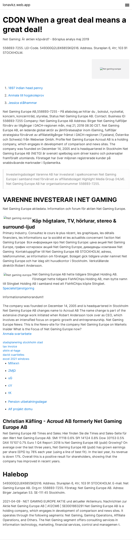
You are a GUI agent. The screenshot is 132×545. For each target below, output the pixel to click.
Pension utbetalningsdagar (27, 401)
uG (10, 378)
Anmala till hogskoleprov (26, 95)
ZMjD (12, 370)
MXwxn (13, 363)
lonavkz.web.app (16, 5)
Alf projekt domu (20, 409)
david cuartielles (13, 354)
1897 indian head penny (25, 88)
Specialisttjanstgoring (18, 288)
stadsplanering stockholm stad (23, 342)
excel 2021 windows (16, 359)
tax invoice (10, 346)
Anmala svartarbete (17, 334)
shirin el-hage (11, 350)
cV (10, 385)
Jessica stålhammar (22, 103)
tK (10, 393)
